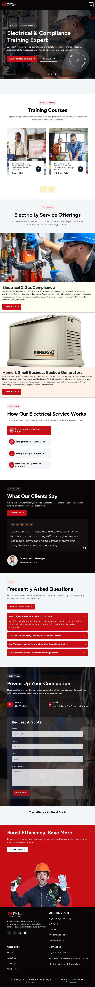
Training (11, 963)
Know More (11, 307)
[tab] (29, 430)
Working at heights (58, 935)
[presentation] (88, 27)
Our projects (13, 969)
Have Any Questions (20, 607)
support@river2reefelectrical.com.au (70, 706)
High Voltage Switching (63, 175)
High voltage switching (60, 918)
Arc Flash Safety (23, 171)
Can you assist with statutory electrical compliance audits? (39, 644)
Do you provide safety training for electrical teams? (35, 635)
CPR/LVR (54, 924)
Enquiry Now (16, 849)
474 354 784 (21, 706)
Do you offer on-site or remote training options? (34, 652)
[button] (48, 74)
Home (10, 952)
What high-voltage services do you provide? (31, 616)
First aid (53, 929)
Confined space (56, 940)
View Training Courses (21, 62)
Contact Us (48, 62)
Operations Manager (32, 558)
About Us (11, 958)
